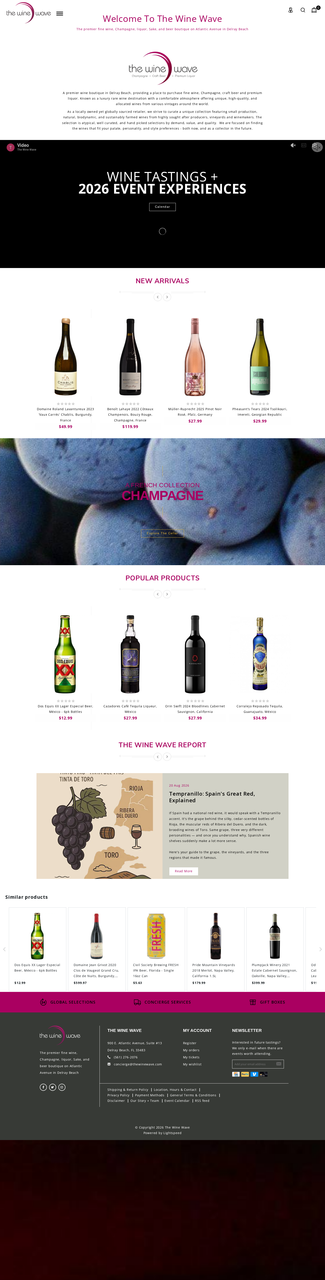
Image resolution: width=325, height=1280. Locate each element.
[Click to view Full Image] (94, 822)
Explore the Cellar (162, 533)
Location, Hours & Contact (175, 1089)
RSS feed (202, 1101)
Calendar (162, 206)
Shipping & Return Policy (127, 1089)
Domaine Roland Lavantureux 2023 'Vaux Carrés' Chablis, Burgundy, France (65, 414)
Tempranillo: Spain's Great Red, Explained (212, 797)
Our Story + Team (144, 1101)
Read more (184, 871)
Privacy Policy (118, 1095)
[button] (4, 949)
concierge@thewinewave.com (138, 1064)
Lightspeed (172, 1133)
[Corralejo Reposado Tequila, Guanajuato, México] (260, 654)
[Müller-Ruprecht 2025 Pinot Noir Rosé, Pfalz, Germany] (195, 357)
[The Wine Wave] (29, 12)
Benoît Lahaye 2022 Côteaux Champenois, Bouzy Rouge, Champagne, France (130, 414)
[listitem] (37, 949)
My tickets (191, 1057)
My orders (191, 1050)
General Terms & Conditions (193, 1095)
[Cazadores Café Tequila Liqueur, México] (130, 654)
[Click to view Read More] (104, 822)
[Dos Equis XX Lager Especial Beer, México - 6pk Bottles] (65, 654)
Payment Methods (149, 1095)
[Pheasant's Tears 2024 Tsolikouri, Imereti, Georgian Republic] (260, 357)
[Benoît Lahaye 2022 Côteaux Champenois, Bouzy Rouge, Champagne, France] (130, 357)
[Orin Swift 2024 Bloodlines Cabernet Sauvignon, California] (195, 654)
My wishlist (192, 1064)
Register (190, 1043)
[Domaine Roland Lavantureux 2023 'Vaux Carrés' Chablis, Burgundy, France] (65, 357)
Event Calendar (176, 1101)
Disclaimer (116, 1101)
